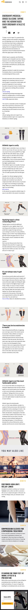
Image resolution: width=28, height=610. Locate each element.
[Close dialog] (26, 592)
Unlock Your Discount (7, 603)
